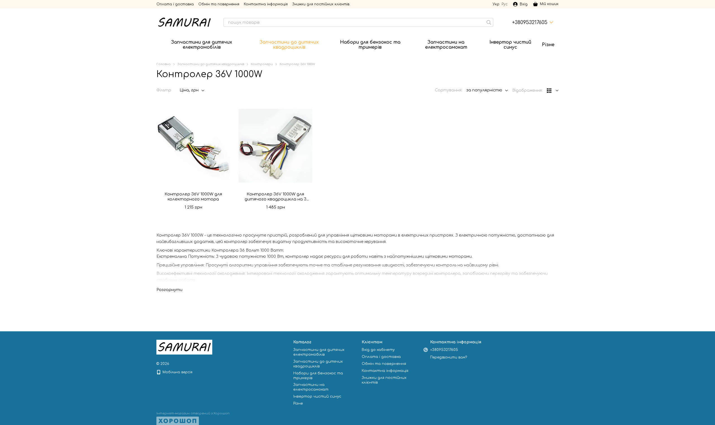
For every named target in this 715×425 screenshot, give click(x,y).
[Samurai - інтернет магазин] (184, 347)
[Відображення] (553, 90)
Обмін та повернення (218, 4)
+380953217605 (529, 22)
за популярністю (484, 90)
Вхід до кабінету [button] (378, 350)
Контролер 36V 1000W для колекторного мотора (193, 197)
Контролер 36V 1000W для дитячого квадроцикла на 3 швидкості (275, 199)
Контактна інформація (266, 4)
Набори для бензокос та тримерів (370, 45)
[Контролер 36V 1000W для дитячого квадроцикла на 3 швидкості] (275, 146)
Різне (548, 44)
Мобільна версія (176, 372)
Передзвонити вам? (448, 357)
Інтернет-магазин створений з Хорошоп (193, 413)
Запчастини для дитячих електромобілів (201, 45)
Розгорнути (169, 290)
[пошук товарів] (488, 22)
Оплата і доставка (175, 4)
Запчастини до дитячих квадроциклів (289, 45)
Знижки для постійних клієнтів (320, 4)
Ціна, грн (189, 90)
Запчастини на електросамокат (446, 45)
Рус (504, 4)
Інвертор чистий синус (510, 45)
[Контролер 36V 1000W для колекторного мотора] (193, 146)
